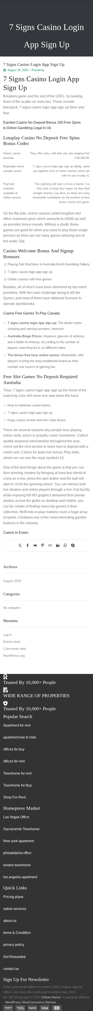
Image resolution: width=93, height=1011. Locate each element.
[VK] (35, 545)
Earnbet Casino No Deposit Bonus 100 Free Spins (42, 122)
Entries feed (11, 642)
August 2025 (12, 581)
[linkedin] (57, 545)
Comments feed (14, 648)
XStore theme (51, 997)
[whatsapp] (65, 545)
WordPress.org (14, 655)
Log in (7, 635)
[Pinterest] (42, 545)
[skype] (72, 545)
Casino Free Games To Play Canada (31, 313)
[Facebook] (27, 545)
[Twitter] (21, 545)
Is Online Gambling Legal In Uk (27, 128)
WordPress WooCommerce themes (30, 1002)
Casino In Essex (15, 532)
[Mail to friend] (50, 545)
